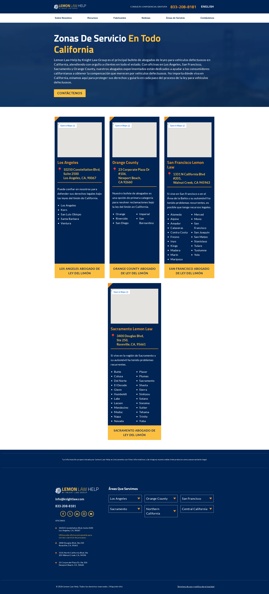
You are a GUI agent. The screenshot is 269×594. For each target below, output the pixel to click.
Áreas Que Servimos (123, 488)
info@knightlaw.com (69, 499)
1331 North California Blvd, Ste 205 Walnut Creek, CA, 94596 (73, 553)
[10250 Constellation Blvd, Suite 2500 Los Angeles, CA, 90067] (56, 527)
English (207, 6)
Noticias (146, 18)
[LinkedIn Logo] (77, 514)
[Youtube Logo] (91, 514)
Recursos (92, 18)
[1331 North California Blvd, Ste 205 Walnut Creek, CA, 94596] (56, 552)
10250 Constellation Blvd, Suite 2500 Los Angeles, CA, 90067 (76, 529)
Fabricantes (119, 18)
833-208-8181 (65, 506)
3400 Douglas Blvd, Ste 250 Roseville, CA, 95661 (71, 544)
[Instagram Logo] (84, 514)
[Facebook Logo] (63, 514)
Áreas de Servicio (175, 18)
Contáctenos (207, 18)
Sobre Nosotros (63, 18)
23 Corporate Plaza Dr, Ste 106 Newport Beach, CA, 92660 (73, 563)
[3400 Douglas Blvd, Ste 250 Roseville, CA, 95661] (56, 542)
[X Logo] (70, 514)
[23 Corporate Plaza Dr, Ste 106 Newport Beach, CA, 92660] (56, 562)
